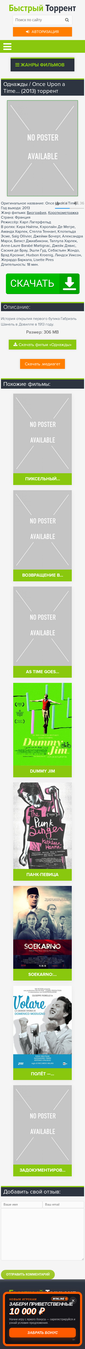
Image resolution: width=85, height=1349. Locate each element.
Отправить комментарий (28, 1274)
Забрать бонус (42, 1333)
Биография (36, 212)
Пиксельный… (42, 479)
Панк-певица (42, 874)
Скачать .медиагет (42, 364)
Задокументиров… (42, 1170)
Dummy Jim (42, 771)
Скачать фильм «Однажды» (45, 344)
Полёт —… (42, 1074)
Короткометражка (63, 212)
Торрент (42, 8)
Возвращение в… (42, 575)
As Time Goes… (42, 672)
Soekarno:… (42, 974)
